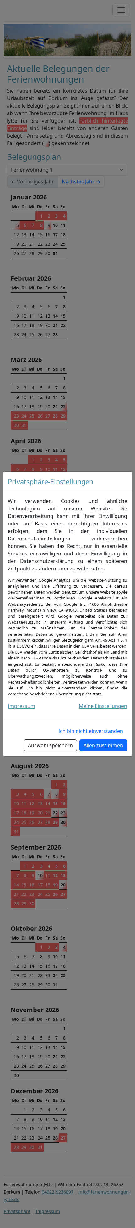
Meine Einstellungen (103, 706)
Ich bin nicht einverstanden (90, 731)
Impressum (21, 706)
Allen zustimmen (103, 745)
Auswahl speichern (50, 745)
